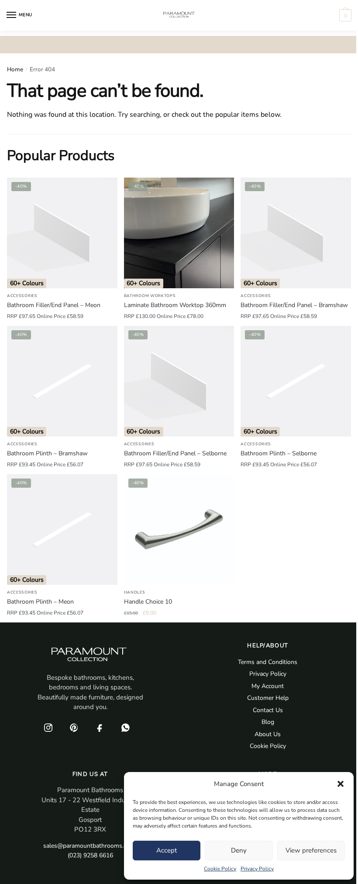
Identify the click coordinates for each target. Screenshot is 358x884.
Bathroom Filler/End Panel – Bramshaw (294, 305)
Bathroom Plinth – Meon (40, 601)
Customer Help (268, 698)
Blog (268, 722)
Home (15, 69)
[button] (340, 783)
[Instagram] (48, 728)
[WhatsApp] (125, 728)
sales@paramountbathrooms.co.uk (90, 846)
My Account (267, 686)
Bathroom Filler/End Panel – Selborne (175, 453)
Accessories (22, 295)
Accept (166, 850)
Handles (134, 592)
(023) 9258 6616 (90, 855)
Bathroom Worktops (150, 295)
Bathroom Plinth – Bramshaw (47, 453)
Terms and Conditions (267, 662)
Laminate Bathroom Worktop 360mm (175, 305)
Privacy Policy (257, 868)
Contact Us (268, 710)
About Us (268, 734)
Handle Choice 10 (148, 601)
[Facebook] (100, 728)
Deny (239, 850)
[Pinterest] (74, 728)
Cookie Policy (220, 868)
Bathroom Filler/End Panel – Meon (53, 305)
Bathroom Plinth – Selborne (279, 453)
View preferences (311, 850)
